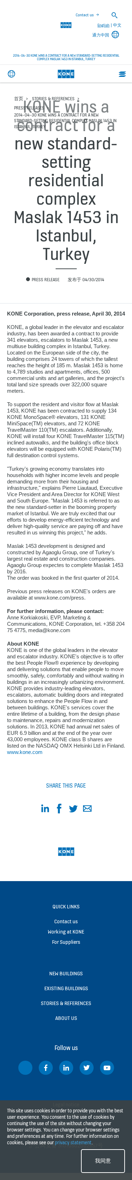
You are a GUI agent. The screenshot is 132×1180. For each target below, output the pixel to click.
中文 (117, 25)
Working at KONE (66, 931)
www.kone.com (25, 752)
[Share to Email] (87, 809)
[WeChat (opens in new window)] (25, 1068)
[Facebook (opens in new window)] (46, 1068)
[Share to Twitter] (73, 809)
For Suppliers (66, 941)
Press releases (29, 107)
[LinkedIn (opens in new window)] (66, 1068)
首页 (18, 98)
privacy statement (73, 1142)
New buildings (66, 973)
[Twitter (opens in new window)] (87, 1068)
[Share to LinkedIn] (45, 809)
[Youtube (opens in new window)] (107, 1068)
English (103, 25)
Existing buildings (66, 988)
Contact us (85, 14)
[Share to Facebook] (59, 809)
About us (66, 1018)
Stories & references (53, 98)
